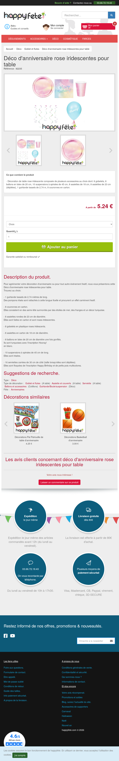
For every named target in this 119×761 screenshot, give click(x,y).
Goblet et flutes (32, 383)
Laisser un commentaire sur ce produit (59, 482)
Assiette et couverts (61, 383)
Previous (8, 150)
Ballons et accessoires (15, 386)
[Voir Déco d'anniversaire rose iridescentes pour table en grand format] (59, 102)
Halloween (67, 715)
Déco (55, 38)
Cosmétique (70, 38)
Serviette (86, 383)
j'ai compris (19, 755)
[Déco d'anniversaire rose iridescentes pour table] (37, 150)
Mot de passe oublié (14, 681)
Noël (64, 720)
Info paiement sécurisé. (15, 695)
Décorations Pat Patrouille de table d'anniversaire (29, 438)
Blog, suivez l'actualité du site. (76, 701)
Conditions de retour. (14, 686)
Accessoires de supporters (75, 706)
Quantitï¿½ (12, 231)
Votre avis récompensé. (73, 692)
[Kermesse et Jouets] (95, 37)
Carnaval (66, 711)
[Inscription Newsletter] (111, 640)
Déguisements (17, 38)
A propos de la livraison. (15, 700)
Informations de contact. (74, 681)
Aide (13, 26)
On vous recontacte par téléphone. (30, 577)
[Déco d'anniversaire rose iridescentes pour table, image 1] (81, 150)
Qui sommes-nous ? (72, 676)
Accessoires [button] (38, 38)
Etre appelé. (10, 676)
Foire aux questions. (14, 667)
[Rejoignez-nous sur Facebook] (6, 635)
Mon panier (101, 26)
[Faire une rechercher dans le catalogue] (111, 15)
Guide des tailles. (12, 690)
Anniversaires (17, 389)
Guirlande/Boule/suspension (53, 386)
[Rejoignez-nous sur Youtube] (12, 635)
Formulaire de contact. (15, 672)
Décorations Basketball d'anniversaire (75, 438)
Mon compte (57, 26)
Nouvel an (67, 725)
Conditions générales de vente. (77, 667)
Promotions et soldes (72, 697)
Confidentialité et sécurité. (74, 672)
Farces (86, 38)
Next (110, 150)
